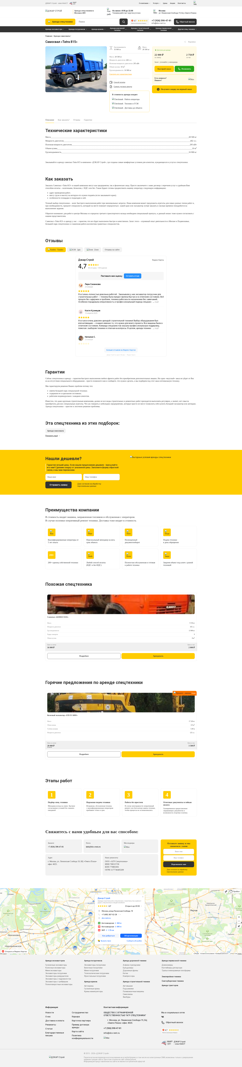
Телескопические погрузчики (96, 973)
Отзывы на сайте (112, 250)
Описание (49, 120)
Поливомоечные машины (133, 991)
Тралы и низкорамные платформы (176, 971)
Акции (172, 3)
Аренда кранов (97, 29)
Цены (165, 3)
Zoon (96, 250)
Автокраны (89, 986)
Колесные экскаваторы (55, 968)
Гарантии (88, 120)
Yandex (60, 250)
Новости (49, 1012)
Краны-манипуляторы (93, 991)
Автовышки (128, 986)
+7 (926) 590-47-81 (161, 20)
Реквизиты (50, 1024)
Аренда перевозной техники (163, 29)
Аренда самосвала (61, 36)
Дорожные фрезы (130, 971)
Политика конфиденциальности (82, 1037)
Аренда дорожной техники (117, 29)
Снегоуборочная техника (173, 981)
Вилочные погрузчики (93, 968)
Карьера (76, 1016)
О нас (48, 1016)
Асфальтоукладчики (131, 965)
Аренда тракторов (170, 985)
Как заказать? (63, 120)
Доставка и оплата (54, 1020)
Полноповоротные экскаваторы (58, 984)
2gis (78, 250)
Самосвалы (128, 994)
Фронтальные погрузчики (95, 976)
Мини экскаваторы (53, 971)
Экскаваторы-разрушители (56, 976)
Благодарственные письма (54, 1034)
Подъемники (128, 989)
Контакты (182, 3)
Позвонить (186, 69)
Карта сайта (78, 1031)
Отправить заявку (58, 485)
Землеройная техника (171, 977)
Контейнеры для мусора (172, 968)
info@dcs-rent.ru (158, 23)
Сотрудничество (80, 1012)
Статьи (48, 1029)
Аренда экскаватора (53, 29)
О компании (143, 3)
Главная (48, 36)
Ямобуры (126, 997)
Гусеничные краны (92, 989)
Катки (125, 973)
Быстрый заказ (164, 69)
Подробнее (84, 656)
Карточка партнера (81, 1020)
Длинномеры (167, 965)
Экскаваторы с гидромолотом (58, 979)
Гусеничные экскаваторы (56, 965)
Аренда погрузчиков (77, 29)
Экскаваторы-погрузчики (56, 973)
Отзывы (76, 120)
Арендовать (158, 656)
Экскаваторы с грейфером (56, 982)
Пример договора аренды (80, 1026)
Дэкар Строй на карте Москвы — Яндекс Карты (121, 355)
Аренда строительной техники (140, 29)
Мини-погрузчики (91, 971)
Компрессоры (129, 976)
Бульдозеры (128, 968)
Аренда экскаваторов (55, 961)
